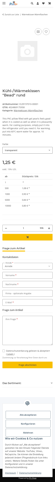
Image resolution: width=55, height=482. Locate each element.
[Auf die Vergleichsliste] (38, 31)
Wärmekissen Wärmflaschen (28, 110)
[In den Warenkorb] (4, 24)
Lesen (10, 354)
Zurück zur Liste (12, 14)
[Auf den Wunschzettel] (46, 31)
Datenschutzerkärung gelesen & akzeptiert (28, 352)
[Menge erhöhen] (49, 228)
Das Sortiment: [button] (11, 383)
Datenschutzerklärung (30, 473)
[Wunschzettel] (43, 3)
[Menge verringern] (6, 228)
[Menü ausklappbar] (4, 2)
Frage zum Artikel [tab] (13, 248)
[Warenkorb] (49, 3)
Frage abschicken (28, 364)
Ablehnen (28, 432)
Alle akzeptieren (28, 415)
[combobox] (27, 150)
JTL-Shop (32, 478)
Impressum (10, 473)
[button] (33, 3)
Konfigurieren (28, 423)
